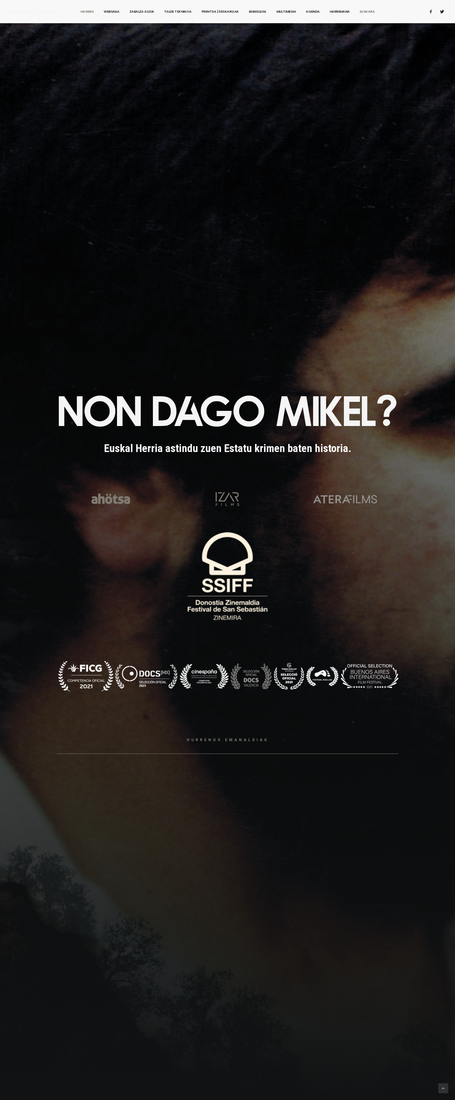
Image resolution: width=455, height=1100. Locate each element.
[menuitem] (87, 11)
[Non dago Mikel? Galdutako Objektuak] (33, 11)
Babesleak (257, 11)
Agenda (313, 11)
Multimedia (286, 11)
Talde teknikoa (178, 11)
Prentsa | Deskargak (220, 11)
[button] (432, 11)
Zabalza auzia (141, 11)
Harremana (340, 11)
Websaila (111, 11)
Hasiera (87, 11)
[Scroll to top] (443, 1088)
